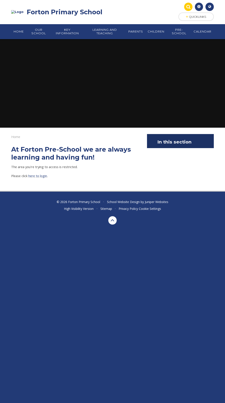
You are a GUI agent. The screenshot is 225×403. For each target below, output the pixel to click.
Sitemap (106, 209)
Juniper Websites (156, 202)
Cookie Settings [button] (150, 209)
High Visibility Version (79, 209)
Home (15, 136)
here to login (37, 176)
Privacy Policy (128, 209)
